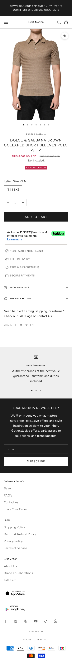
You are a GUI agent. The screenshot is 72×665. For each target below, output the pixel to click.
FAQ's (8, 495)
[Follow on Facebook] (6, 621)
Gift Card (10, 580)
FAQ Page (25, 316)
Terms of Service (15, 548)
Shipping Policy (14, 527)
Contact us (11, 502)
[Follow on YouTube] (36, 621)
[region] (36, 369)
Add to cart (36, 217)
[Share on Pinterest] (26, 325)
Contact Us (44, 316)
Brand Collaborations (18, 573)
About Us (10, 566)
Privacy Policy (13, 541)
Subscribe (36, 461)
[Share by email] (31, 325)
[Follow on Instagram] (16, 621)
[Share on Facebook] (15, 325)
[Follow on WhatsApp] (56, 621)
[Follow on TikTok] (46, 621)
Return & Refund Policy (20, 534)
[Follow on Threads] (26, 621)
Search (8, 488)
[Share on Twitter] (21, 325)
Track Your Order (15, 509)
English (34, 631)
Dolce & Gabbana (36, 134)
